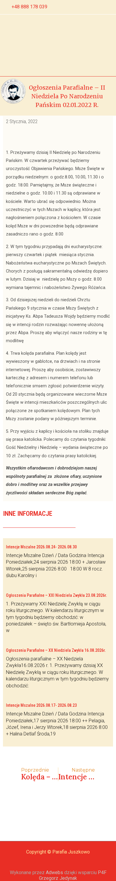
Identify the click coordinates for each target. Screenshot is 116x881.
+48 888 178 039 (29, 7)
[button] (29, 45)
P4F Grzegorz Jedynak (72, 875)
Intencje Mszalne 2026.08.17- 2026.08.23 (41, 705)
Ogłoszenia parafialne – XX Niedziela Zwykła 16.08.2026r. (56, 650)
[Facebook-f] (88, 7)
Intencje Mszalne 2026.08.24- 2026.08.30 (41, 546)
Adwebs (54, 872)
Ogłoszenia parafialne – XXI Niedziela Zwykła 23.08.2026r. (56, 595)
